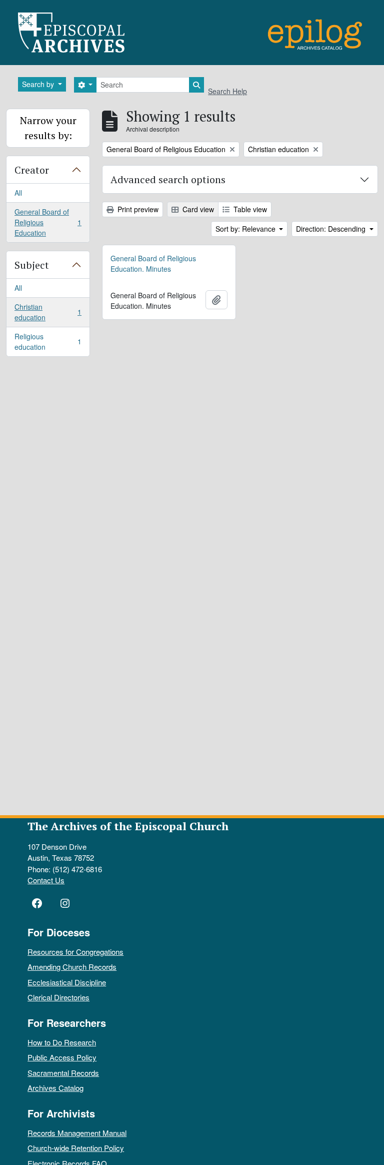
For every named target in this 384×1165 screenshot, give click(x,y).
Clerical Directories (59, 997)
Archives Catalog (56, 1087)
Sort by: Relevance (247, 229)
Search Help (227, 91)
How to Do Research (62, 1042)
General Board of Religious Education (48, 222)
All (18, 193)
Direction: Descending (332, 229)
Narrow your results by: (48, 128)
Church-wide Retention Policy (76, 1147)
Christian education (48, 312)
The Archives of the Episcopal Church (128, 826)
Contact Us (46, 880)
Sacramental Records (63, 1072)
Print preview (137, 209)
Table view (249, 209)
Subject (31, 265)
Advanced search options (168, 179)
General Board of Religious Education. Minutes (153, 263)
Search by (39, 84)
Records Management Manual (77, 1132)
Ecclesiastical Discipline (67, 982)
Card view (197, 209)
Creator (31, 170)
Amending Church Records (72, 966)
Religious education (48, 341)
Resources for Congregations (76, 951)
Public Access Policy (62, 1057)
